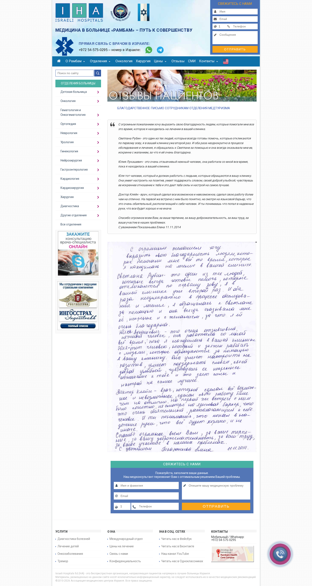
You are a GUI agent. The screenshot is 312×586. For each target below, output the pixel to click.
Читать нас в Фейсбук (176, 539)
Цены (158, 61)
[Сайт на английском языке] (225, 62)
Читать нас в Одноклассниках (182, 561)
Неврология (68, 133)
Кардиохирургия (72, 188)
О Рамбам (74, 61)
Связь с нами (119, 553)
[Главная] (59, 61)
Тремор (63, 561)
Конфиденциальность (125, 561)
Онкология (123, 61)
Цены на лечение (122, 546)
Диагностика (69, 206)
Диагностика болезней (74, 539)
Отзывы (178, 61)
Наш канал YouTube (175, 553)
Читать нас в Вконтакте (177, 546)
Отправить (235, 49)
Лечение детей (68, 546)
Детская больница (73, 91)
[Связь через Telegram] (160, 50)
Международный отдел (126, 539)
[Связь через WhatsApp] (148, 50)
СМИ (192, 61)
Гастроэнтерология (74, 169)
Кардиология (69, 178)
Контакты (207, 61)
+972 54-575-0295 (93, 50)
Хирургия (143, 61)
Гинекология (69, 151)
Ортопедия (68, 124)
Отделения (98, 61)
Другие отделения (73, 215)
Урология (67, 142)
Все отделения (70, 224)
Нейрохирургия (71, 160)
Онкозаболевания (70, 553)
